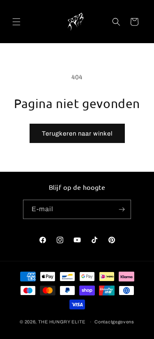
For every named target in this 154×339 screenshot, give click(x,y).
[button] (16, 22)
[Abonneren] (122, 209)
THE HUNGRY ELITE (61, 321)
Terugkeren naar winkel (77, 133)
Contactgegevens (114, 321)
